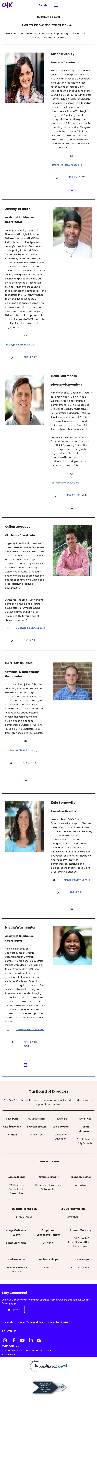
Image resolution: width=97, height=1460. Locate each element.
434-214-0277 (31, 762)
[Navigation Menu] (56, 5)
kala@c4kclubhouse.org (76, 879)
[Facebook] (14, 1340)
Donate (43, 5)
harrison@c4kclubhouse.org (21, 750)
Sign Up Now (13, 1309)
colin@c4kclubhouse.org (65, 482)
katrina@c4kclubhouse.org (67, 164)
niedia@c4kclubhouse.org (30, 1029)
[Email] (39, 1340)
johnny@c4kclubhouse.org (20, 344)
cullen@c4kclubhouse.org (30, 627)
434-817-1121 (30, 357)
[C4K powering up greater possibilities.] (7, 5)
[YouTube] (22, 1340)
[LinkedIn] (31, 1340)
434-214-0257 (76, 177)
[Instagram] (5, 1340)
